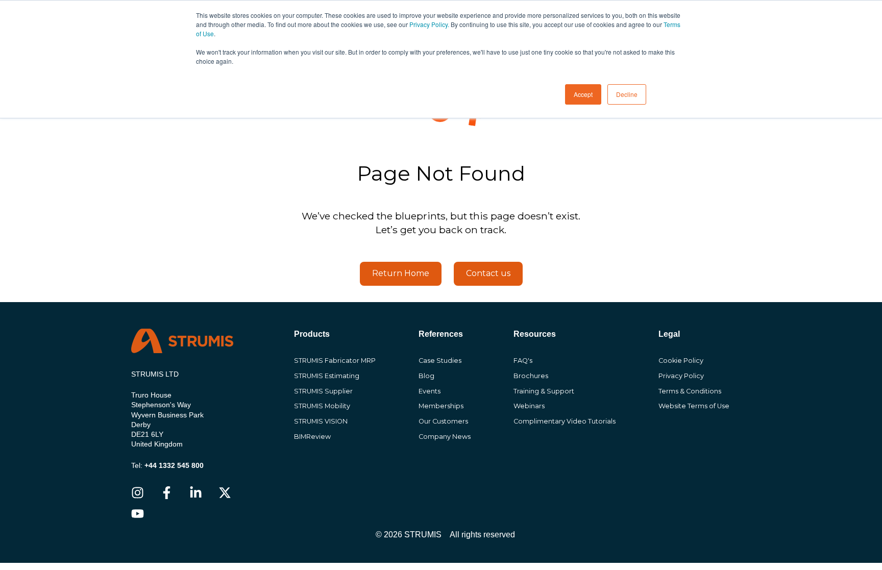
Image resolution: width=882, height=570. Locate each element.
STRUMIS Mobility (322, 406)
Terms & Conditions (689, 391)
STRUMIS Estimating (326, 376)
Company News (445, 436)
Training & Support (543, 391)
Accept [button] (583, 94)
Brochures (530, 376)
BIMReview (312, 436)
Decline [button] (627, 94)
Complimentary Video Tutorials (564, 421)
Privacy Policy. (429, 24)
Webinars (529, 406)
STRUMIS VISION (321, 421)
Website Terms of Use (693, 406)
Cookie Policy (680, 360)
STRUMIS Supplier (323, 391)
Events (429, 391)
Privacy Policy (681, 376)
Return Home (400, 273)
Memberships (441, 406)
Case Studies (440, 360)
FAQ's (522, 360)
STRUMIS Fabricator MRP (335, 360)
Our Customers (443, 421)
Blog (426, 376)
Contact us (488, 273)
